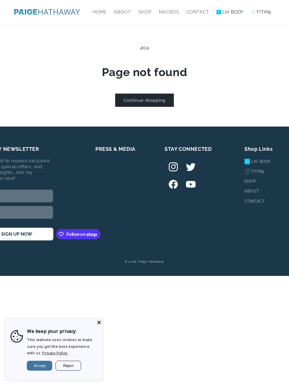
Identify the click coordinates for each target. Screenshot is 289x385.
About (251, 191)
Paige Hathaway (151, 262)
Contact (254, 201)
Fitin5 (257, 171)
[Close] (99, 322)
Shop (250, 181)
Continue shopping (144, 100)
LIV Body (261, 161)
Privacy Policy (54, 352)
